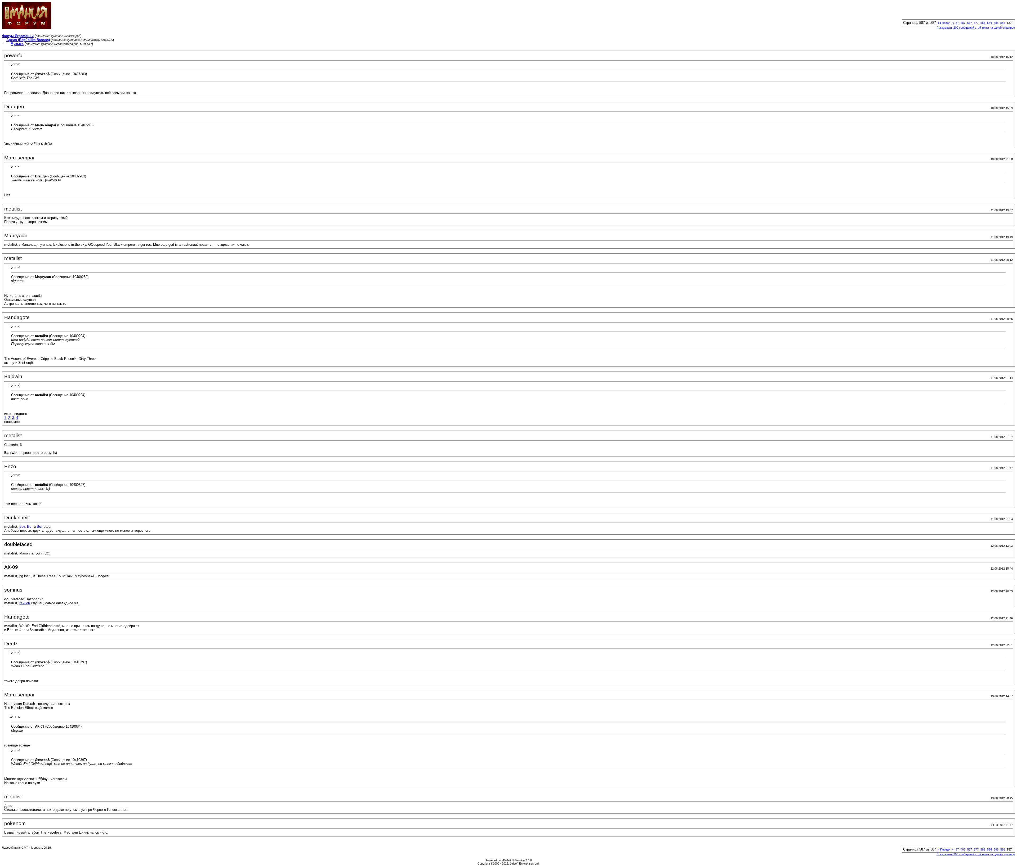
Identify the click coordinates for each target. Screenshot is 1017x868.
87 (957, 22)
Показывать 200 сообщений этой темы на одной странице (975, 27)
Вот (22, 527)
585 (996, 22)
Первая (944, 22)
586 (1002, 22)
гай (21, 603)
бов (27, 603)
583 (982, 22)
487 (963, 22)
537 (969, 22)
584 (989, 22)
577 (976, 22)
